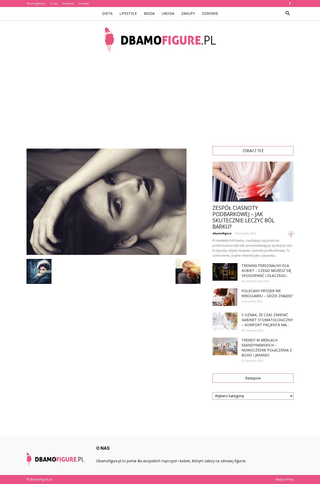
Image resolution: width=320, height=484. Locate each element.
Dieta (107, 13)
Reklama (68, 3)
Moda (149, 13)
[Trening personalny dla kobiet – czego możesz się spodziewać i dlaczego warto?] (225, 272)
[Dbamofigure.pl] (160, 40)
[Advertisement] (160, 98)
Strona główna (36, 3)
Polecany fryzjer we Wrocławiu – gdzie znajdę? (267, 293)
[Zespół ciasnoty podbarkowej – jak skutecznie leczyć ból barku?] (253, 182)
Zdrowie (210, 13)
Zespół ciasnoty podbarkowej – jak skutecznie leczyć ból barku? (243, 217)
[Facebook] (290, 3)
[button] (288, 14)
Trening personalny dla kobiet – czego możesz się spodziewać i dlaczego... (266, 270)
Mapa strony (285, 479)
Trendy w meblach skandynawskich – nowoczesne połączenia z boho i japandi (267, 347)
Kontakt (84, 3)
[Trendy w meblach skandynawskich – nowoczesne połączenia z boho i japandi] (225, 346)
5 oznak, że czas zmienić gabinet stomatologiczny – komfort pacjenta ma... (267, 319)
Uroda (168, 13)
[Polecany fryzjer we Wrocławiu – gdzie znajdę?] (225, 297)
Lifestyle (128, 13)
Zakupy (188, 13)
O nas (54, 3)
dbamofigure (222, 233)
